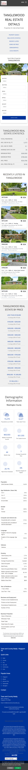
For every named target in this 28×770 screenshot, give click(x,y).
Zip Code (5, 664)
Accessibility (8, 712)
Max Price (4, 84)
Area (4, 669)
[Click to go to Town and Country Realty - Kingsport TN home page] (4, 3)
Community (5, 667)
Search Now (14, 117)
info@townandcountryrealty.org (11, 702)
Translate (15, 760)
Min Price (4, 78)
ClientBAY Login (18, 712)
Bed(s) (3, 91)
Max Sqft (4, 110)
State (4, 658)
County (4, 660)
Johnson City (6, 681)
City (4, 662)
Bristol (4, 679)
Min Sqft (4, 104)
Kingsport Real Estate (9, 707)
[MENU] (26, 2)
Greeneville (5, 683)
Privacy (3, 712)
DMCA (12, 712)
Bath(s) (4, 97)
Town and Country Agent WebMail (14, 721)
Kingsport (5, 677)
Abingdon (5, 685)
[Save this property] (25, 185)
